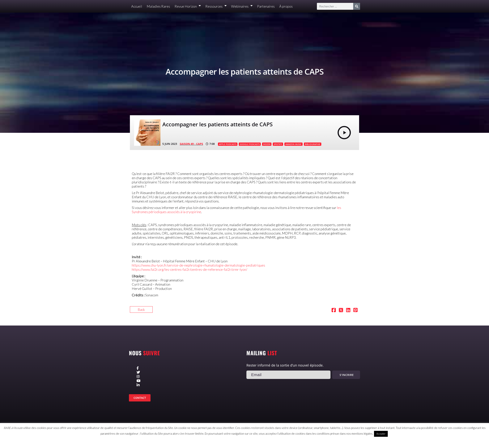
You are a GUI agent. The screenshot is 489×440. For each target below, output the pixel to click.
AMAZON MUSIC (293, 144)
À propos (286, 6)
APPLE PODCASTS (227, 144)
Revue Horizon (186, 6)
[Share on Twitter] (341, 310)
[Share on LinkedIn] (348, 310)
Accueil (136, 6)
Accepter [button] (380, 433)
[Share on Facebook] (333, 310)
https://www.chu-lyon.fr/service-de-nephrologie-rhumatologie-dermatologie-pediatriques (198, 265)
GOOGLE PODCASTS (250, 144)
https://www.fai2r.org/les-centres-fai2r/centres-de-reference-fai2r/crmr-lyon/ (189, 269)
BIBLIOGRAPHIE (312, 144)
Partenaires (266, 6)
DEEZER (266, 144)
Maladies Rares (158, 6)
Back (141, 309)
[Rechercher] (356, 6)
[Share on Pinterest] (355, 310)
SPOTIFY (278, 144)
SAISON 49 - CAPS (191, 144)
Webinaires (240, 6)
